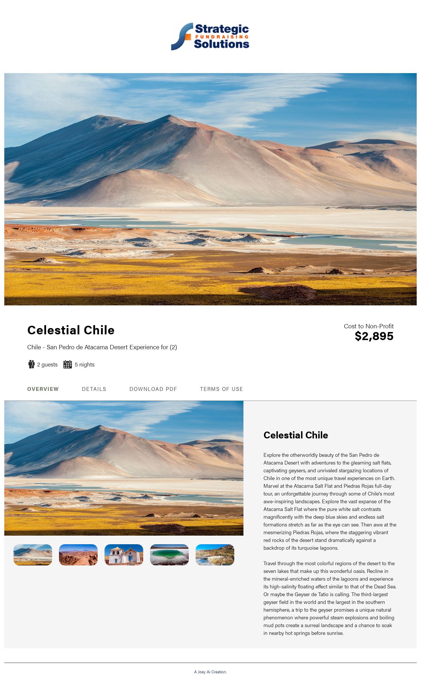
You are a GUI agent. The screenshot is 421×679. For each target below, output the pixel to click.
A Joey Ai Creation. (210, 671)
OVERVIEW (43, 388)
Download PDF (153, 388)
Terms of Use (221, 388)
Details (94, 388)
